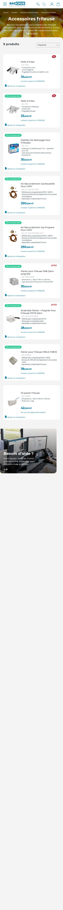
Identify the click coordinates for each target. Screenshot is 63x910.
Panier (58, 4)
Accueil (5, 12)
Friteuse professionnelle (29, 12)
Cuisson (14, 12)
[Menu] (5, 4)
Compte (51, 4)
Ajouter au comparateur (16, 86)
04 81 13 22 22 (38, 4)
